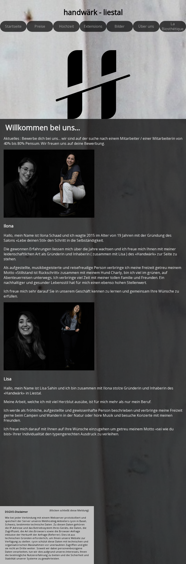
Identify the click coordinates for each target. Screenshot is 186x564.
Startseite (13, 26)
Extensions (93, 26)
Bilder (120, 26)
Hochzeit (66, 26)
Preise (39, 26)
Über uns (146, 26)
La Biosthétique (173, 27)
